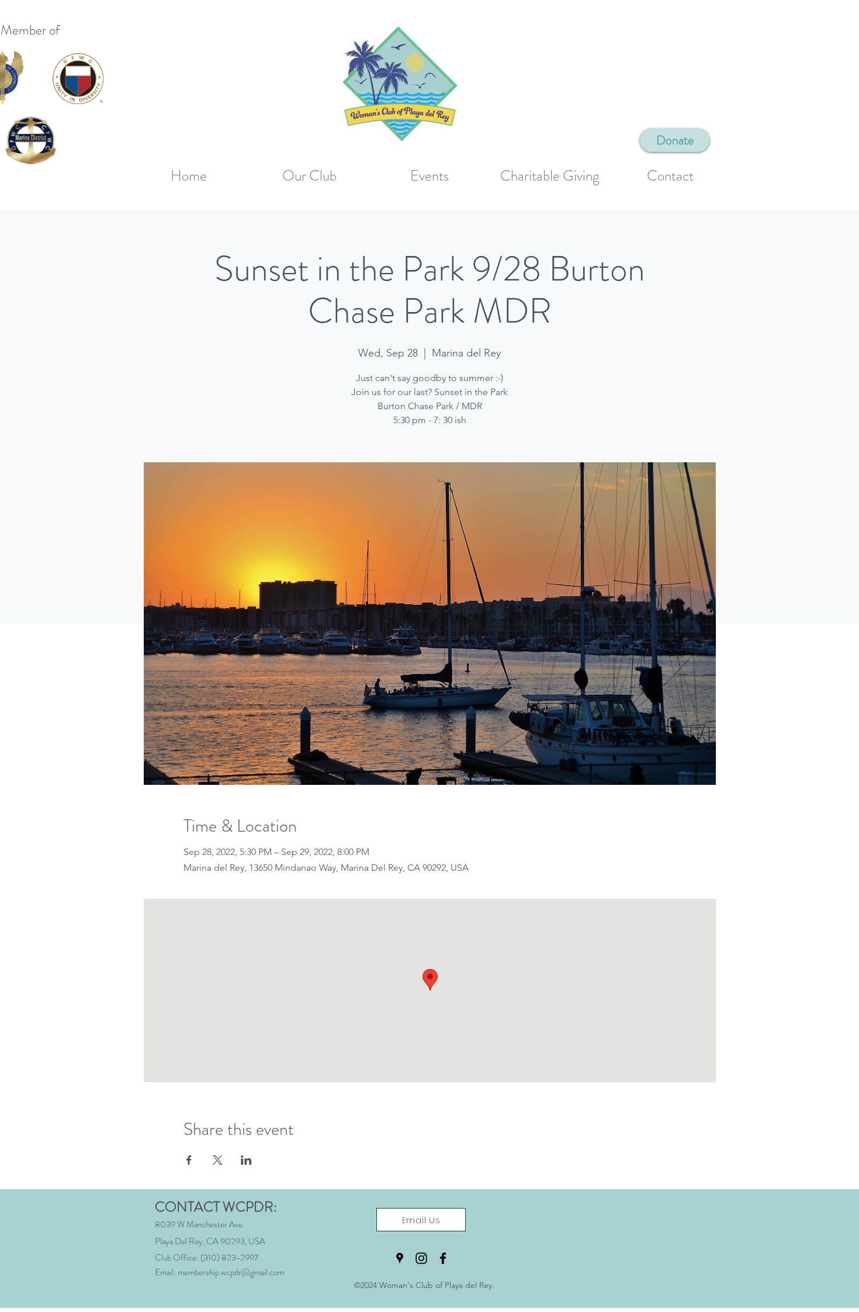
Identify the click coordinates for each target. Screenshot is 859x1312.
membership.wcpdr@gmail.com (231, 1272)
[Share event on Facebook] (189, 1160)
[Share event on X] (217, 1160)
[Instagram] (421, 1258)
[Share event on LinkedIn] (246, 1160)
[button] (309, 170)
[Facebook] (443, 1258)
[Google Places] (399, 1258)
